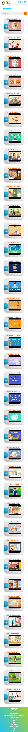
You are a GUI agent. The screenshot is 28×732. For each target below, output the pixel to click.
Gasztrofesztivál (13, 596)
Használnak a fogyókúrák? (15, 205)
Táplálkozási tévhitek (14, 410)
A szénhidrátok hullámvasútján (17, 243)
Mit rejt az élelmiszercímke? (15, 94)
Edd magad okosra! (13, 261)
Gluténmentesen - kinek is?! (15, 168)
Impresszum (14, 712)
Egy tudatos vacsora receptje (16, 689)
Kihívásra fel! (13, 671)
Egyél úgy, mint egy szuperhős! (16, 298)
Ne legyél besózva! (14, 354)
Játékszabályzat (14, 719)
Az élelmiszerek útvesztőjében (16, 634)
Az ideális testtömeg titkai (15, 187)
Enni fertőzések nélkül (14, 56)
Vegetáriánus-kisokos (14, 429)
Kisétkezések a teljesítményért (16, 75)
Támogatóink (14, 726)
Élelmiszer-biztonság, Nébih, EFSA (17, 503)
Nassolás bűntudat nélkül (15, 131)
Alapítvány (14, 724)
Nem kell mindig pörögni (14, 373)
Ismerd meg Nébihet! (13, 485)
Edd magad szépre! (14, 280)
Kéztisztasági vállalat (14, 540)
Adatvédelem (14, 713)
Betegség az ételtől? (13, 447)
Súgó (14, 728)
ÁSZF (14, 730)
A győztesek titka (13, 224)
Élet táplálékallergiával (14, 112)
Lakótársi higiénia (13, 559)
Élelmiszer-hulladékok (14, 652)
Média (14, 721)
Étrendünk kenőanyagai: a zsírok (17, 317)
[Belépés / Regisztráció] (21, 2)
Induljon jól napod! (13, 38)
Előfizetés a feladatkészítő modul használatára (14, 716)
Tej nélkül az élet (13, 149)
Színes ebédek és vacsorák (15, 19)
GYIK (14, 723)
